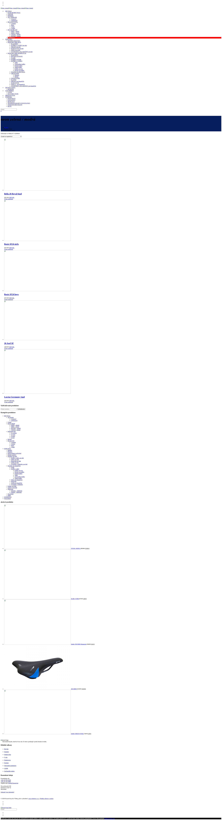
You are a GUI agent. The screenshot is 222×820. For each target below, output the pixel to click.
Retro (12, 445)
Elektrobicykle (12, 431)
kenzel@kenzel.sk (13, 783)
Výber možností (8, 199)
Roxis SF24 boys (11, 294)
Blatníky (10, 452)
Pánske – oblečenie (16, 492)
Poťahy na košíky (19, 472)
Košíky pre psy (19, 470)
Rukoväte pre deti (16, 461)
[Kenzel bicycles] (17, 8)
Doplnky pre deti (12, 456)
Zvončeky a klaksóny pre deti (19, 464)
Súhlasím (106, 818)
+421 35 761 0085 (6, 781)
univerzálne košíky (20, 477)
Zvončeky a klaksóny (17, 484)
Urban (13, 447)
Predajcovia (7, 760)
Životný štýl (11, 441)
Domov (6, 127)
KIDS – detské (15, 425)
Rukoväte (13, 481)
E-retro (13, 436)
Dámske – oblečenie (16, 491)
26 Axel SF (9, 343)
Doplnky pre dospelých (14, 466)
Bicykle (6, 749)
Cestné (9, 422)
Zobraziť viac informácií (7, 792)
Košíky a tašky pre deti (17, 458)
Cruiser (13, 444)
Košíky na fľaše (12, 486)
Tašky (16, 475)
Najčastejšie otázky (9, 771)
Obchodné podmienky (10, 765)
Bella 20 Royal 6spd (13, 194)
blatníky (10, 450)
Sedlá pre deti (15, 462)
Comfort (13, 442)
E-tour (13, 437)
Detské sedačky (12, 455)
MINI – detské (15, 427)
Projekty (6, 763)
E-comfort (14, 433)
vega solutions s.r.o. (33, 798)
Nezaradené (7, 498)
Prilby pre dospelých (16, 480)
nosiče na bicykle (12, 487)
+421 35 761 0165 (6, 780)
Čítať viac (112, 818)
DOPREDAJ (7, 497)
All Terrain (11, 417)
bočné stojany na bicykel (14, 453)
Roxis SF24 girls (11, 244)
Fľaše (12, 467)
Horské (10, 439)
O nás (5, 757)
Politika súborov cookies (46, 798)
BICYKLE (7, 416)
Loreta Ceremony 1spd (14, 397)
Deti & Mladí (11, 423)
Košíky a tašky (15, 469)
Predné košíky (18, 473)
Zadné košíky (18, 478)
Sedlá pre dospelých (16, 483)
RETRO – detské (16, 428)
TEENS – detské (15, 430)
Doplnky (6, 752)
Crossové (13, 419)
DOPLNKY (7, 448)
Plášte (9, 495)
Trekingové (14, 420)
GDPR (6, 768)
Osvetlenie (10, 494)
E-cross (13, 434)
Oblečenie (10, 489)
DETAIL (11, 197)
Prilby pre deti (15, 459)
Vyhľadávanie (21, 409)
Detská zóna (7, 754)
